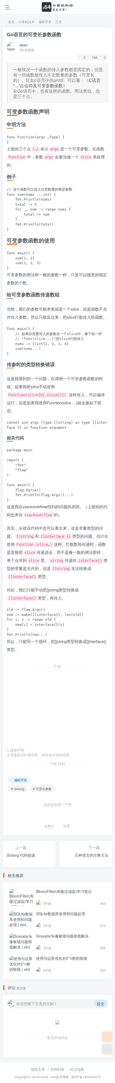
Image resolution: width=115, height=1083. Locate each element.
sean (24, 45)
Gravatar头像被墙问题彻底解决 (62, 936)
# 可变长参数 (42, 788)
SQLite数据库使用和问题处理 (60, 913)
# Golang (17, 788)
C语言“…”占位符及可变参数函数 (57, 83)
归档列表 (57, 1069)
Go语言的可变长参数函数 (34, 34)
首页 (10, 21)
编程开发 (45, 21)
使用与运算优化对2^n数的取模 (61, 958)
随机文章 (38, 1069)
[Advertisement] (57, 706)
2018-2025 (40, 1077)
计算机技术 (26, 21)
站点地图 (77, 1069)
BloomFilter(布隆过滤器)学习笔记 (64, 891)
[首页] (107, 1036)
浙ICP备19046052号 (86, 1077)
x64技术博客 (60, 1077)
